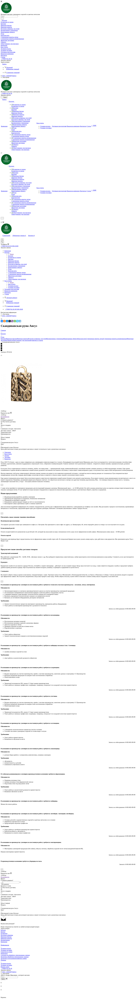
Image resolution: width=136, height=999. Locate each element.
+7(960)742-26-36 (6, 59)
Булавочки (4, 933)
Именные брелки (11, 339)
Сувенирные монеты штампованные (115, 339)
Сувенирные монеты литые (95, 339)
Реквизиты (4, 953)
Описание (7, 452)
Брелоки (3, 339)
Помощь (3, 960)
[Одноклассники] (4, 321)
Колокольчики (5, 940)
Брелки (3, 932)
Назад (12, 254)
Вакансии (7, 459)
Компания (4, 942)
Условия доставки (6, 950)
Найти (3, 979)
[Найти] (2, 18)
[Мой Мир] (7, 321)
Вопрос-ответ (5, 967)
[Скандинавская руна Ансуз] (21, 404)
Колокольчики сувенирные (55, 339)
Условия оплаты (6, 948)
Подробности (5, 416)
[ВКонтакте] (2, 321)
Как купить (11, 284)
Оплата (6, 455)
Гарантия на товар (6, 952)
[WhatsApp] (15, 321)
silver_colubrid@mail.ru (9, 75)
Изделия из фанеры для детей (37, 339)
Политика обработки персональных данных (15, 957)
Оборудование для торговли (21, 340)
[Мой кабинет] (1, 220)
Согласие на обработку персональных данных (15, 955)
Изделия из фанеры (7, 935)
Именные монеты (22, 339)
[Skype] (17, 321)
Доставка (7, 457)
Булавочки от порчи (36, 340)
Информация (5, 945)
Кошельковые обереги (71, 339)
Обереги (9, 340)
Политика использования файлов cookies (14, 958)
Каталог (10, 256)
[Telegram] (20, 321)
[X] (10, 321)
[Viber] (12, 321)
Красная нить (82, 339)
